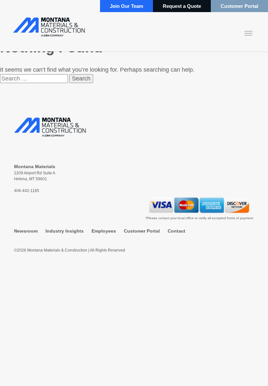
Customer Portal (239, 6)
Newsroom (26, 231)
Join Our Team (126, 6)
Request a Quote (182, 6)
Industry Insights (64, 231)
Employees (104, 231)
